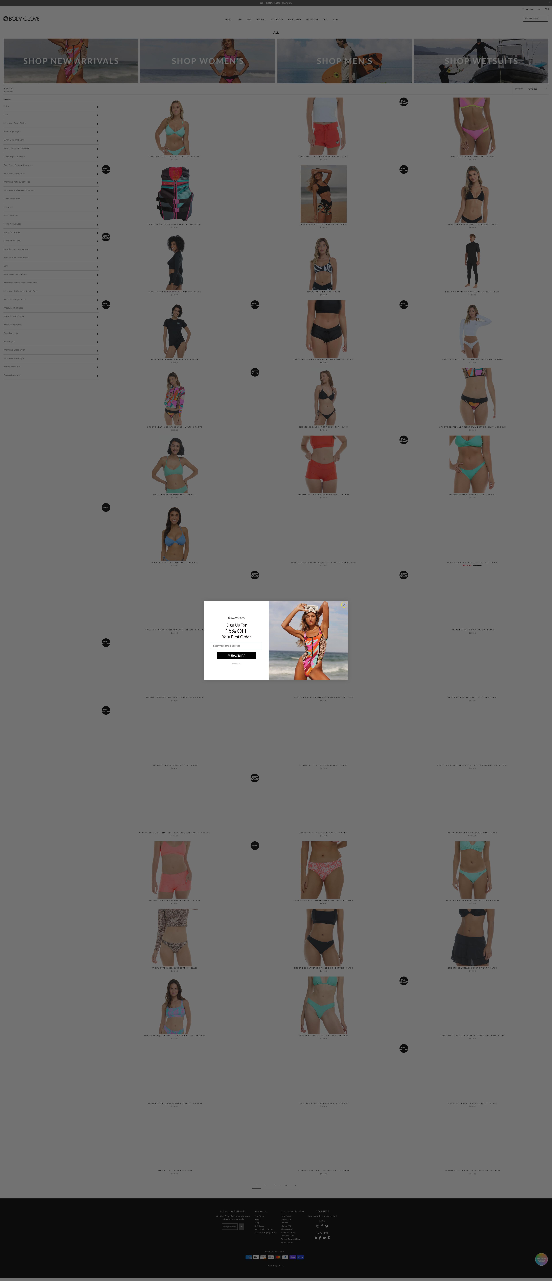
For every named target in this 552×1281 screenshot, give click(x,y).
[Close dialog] (344, 604)
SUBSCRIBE (237, 656)
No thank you (236, 664)
